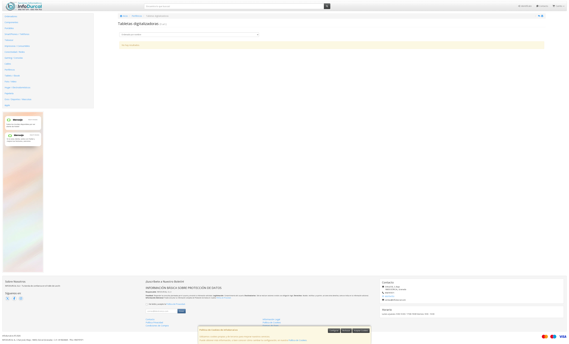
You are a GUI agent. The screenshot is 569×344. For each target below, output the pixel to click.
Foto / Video (10, 81)
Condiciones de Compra (157, 325)
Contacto (543, 6)
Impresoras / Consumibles (17, 46)
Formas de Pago (271, 325)
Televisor (9, 40)
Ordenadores (11, 16)
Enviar (181, 311)
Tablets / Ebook (12, 75)
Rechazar (346, 330)
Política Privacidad (154, 322)
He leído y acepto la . (167, 304)
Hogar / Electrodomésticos (17, 87)
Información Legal (271, 319)
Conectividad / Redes (15, 51)
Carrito (559, 6)
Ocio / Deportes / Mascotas (18, 99)
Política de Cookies (298, 340)
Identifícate (526, 6)
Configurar (334, 330)
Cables (8, 63)
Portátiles (9, 28)
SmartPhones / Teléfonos (17, 34)
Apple (7, 105)
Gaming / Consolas (14, 57)
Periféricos (10, 69)
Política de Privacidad (223, 298)
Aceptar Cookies (361, 330)
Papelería (9, 93)
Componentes (11, 22)
